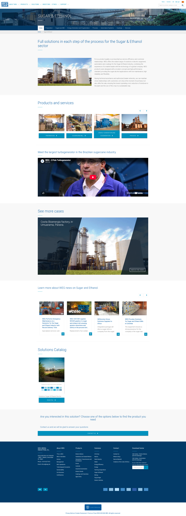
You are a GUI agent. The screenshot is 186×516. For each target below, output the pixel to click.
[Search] (183, 5)
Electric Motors (79, 454)
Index (41, 28)
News (163, 2)
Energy (96, 467)
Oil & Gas (96, 454)
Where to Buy (116, 456)
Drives (77, 463)
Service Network (117, 459)
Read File (50, 400)
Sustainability (60, 469)
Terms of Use (92, 513)
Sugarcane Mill (60, 28)
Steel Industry (98, 459)
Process (95, 28)
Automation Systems (107, 28)
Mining (96, 475)
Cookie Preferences (95, 507)
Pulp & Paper (97, 477)
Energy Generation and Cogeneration (78, 28)
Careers (169, 2)
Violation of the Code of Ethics (121, 462)
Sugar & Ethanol (98, 472)
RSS (98, 513)
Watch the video (137, 270)
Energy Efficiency (98, 464)
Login (178, 2)
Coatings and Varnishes (82, 474)
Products (24, 4)
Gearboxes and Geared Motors (83, 456)
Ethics (54, 4)
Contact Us (91, 433)
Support (63, 4)
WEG (4, 4)
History (58, 459)
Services (127, 28)
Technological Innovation (63, 467)
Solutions (35, 4)
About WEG (13, 4)
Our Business (60, 472)
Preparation (49, 28)
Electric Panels (79, 471)
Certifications (60, 475)
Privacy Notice (70, 513)
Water (96, 462)
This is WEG (60, 454)
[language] (183, 2)
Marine (96, 456)
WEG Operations (61, 464)
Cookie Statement (81, 513)
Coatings (119, 28)
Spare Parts (79, 476)
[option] (51, 126)
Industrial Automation (81, 469)
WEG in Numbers (61, 456)
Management (60, 462)
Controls (78, 466)
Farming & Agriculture (100, 469)
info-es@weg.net (45, 464)
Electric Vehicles (98, 480)
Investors (46, 4)
